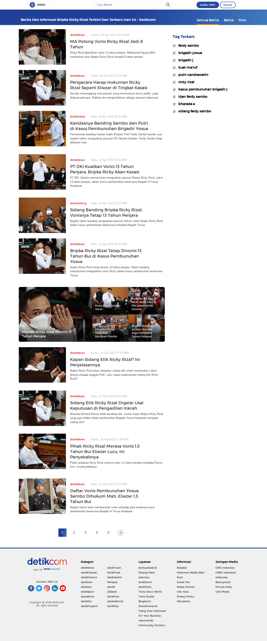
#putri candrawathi (192, 75)
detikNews (87, 567)
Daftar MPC (207, 4)
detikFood (113, 572)
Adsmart (144, 577)
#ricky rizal (185, 82)
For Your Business (150, 615)
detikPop (112, 606)
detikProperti (89, 606)
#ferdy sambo (187, 45)
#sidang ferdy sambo (193, 111)
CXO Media (222, 591)
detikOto (86, 601)
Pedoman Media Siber (191, 572)
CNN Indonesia (224, 567)
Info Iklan (183, 591)
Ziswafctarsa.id (148, 606)
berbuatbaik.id (148, 567)
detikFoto (113, 596)
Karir (180, 577)
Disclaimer (183, 601)
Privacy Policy (185, 596)
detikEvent (145, 582)
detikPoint (145, 586)
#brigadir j (184, 60)
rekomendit (146, 620)
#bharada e (185, 104)
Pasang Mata (147, 572)
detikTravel (114, 567)
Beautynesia (222, 582)
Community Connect (152, 625)
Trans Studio (146, 596)
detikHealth (114, 577)
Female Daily (223, 586)
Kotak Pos (183, 582)
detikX (111, 586)
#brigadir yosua (189, 53)
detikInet (86, 582)
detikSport (87, 591)
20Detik (112, 591)
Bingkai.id (145, 601)
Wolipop (112, 582)
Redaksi (182, 567)
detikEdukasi (89, 572)
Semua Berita (208, 20)
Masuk (227, 4)
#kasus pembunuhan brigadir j (201, 89)
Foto (242, 20)
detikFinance (89, 577)
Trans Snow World (150, 591)
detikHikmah (115, 601)
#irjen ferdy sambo (191, 96)
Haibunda (221, 577)
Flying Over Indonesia (152, 610)
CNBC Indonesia (225, 572)
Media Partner (186, 586)
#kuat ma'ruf (186, 67)
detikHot (86, 586)
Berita (229, 20)
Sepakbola (87, 596)
